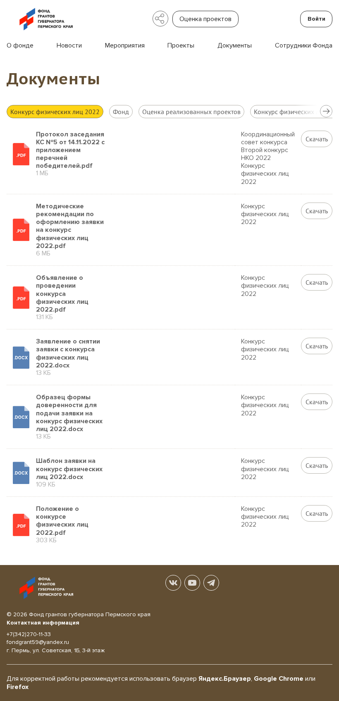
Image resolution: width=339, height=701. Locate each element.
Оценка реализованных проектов (191, 111)
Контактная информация (43, 622)
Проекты (180, 45)
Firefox (18, 687)
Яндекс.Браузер (224, 679)
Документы (234, 45)
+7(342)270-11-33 (29, 634)
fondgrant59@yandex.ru (38, 642)
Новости (69, 45)
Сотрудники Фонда (303, 45)
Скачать (317, 139)
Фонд (121, 111)
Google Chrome (278, 679)
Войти (316, 18)
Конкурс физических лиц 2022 (55, 111)
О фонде (20, 45)
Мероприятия (125, 45)
